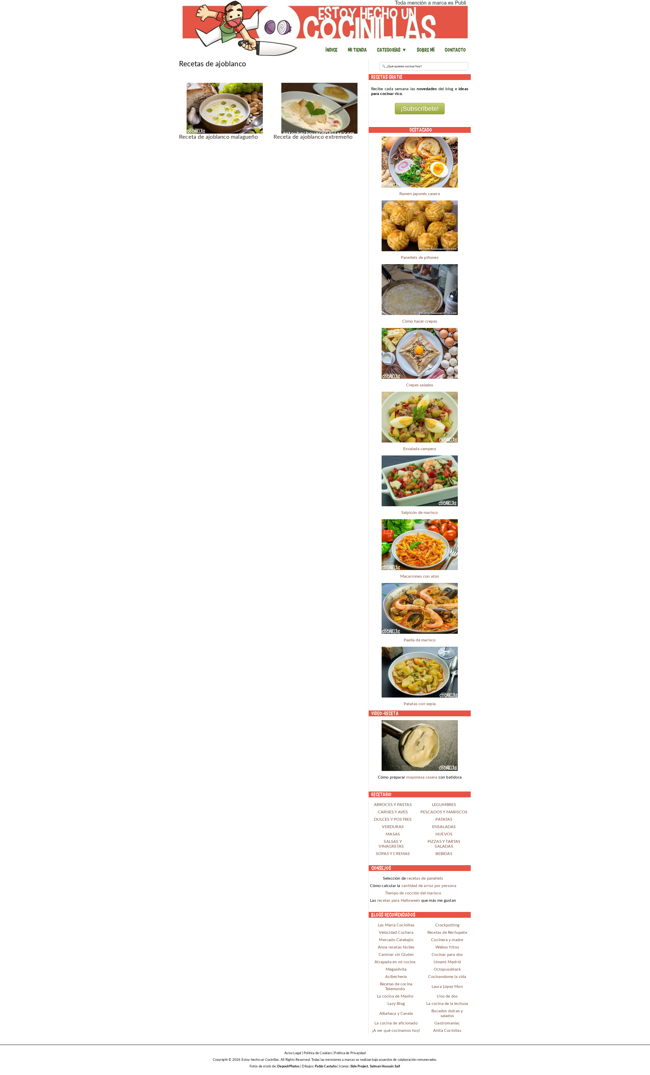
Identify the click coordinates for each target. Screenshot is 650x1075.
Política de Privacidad (349, 1053)
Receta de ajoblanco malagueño (218, 137)
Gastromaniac (447, 1023)
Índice (331, 50)
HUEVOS (443, 834)
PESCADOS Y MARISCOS (444, 812)
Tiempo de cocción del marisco (413, 893)
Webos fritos (447, 947)
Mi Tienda (357, 50)
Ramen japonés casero (419, 194)
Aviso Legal (292, 1053)
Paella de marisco (419, 640)
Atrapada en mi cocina (395, 962)
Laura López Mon (447, 987)
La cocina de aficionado (396, 1023)
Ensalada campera (419, 449)
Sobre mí (426, 50)
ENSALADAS (444, 827)
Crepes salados (419, 385)
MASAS (393, 834)
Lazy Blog (396, 1004)
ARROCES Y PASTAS (393, 805)
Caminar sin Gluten (396, 955)
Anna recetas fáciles (396, 947)
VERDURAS (393, 827)
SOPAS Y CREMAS (393, 854)
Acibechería (396, 977)
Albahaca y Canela (396, 1013)
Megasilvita (396, 969)
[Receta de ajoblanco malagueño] (225, 108)
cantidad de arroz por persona (428, 886)
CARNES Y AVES (393, 812)
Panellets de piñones (419, 258)
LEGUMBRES (444, 805)
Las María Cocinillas (396, 925)
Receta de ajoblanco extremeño (312, 137)
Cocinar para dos (447, 955)
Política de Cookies (318, 1053)
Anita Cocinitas (447, 1031)
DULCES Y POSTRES (393, 819)
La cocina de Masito (395, 996)
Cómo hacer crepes (419, 321)
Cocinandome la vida (447, 977)
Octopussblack (447, 969)
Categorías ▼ (392, 50)
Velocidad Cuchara (396, 932)
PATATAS (443, 819)
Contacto (455, 50)
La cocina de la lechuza (447, 1004)
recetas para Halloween (398, 900)
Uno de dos (447, 996)
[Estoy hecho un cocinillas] (325, 28)
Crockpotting (447, 925)
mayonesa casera (421, 777)
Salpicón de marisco (419, 513)
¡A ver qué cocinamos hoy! (396, 1031)
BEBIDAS (443, 854)
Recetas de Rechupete (447, 932)
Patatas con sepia (420, 704)
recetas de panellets (425, 878)
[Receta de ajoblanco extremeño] (319, 108)
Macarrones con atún (419, 576)
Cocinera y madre (447, 940)
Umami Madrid (447, 962)
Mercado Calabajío (396, 940)
